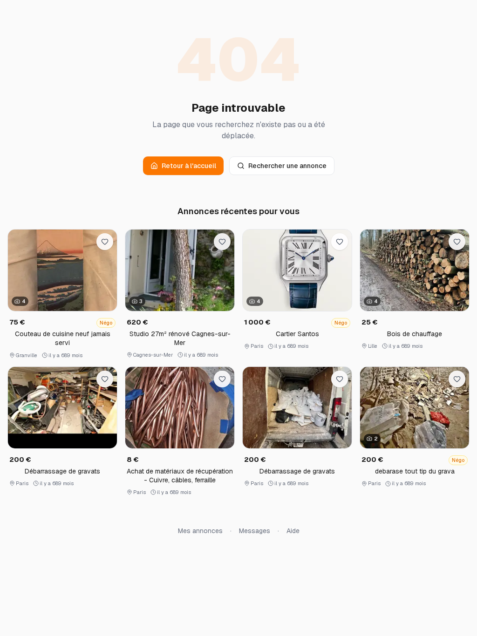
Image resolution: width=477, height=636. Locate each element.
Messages (254, 531)
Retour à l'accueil (189, 166)
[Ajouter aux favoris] (104, 241)
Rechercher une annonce (287, 166)
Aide (293, 531)
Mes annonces (200, 531)
